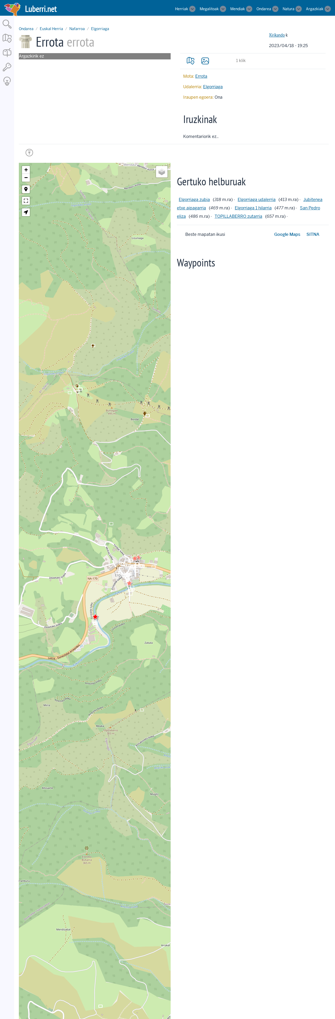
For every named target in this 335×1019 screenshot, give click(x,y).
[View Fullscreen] (26, 201)
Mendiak (237, 9)
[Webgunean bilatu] (7, 29)
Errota (201, 76)
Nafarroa (77, 28)
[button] (129, 583)
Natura (288, 9)
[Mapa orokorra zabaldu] (7, 43)
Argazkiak (314, 9)
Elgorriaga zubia (194, 199)
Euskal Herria (51, 28)
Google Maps (287, 234)
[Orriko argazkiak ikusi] (205, 60)
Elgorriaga (100, 28)
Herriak (181, 9)
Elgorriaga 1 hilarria (253, 208)
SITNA (312, 234)
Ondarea (263, 9)
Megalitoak (209, 9)
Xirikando (277, 35)
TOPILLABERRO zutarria (238, 216)
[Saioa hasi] (7, 71)
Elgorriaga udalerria (257, 199)
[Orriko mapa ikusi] (190, 60)
